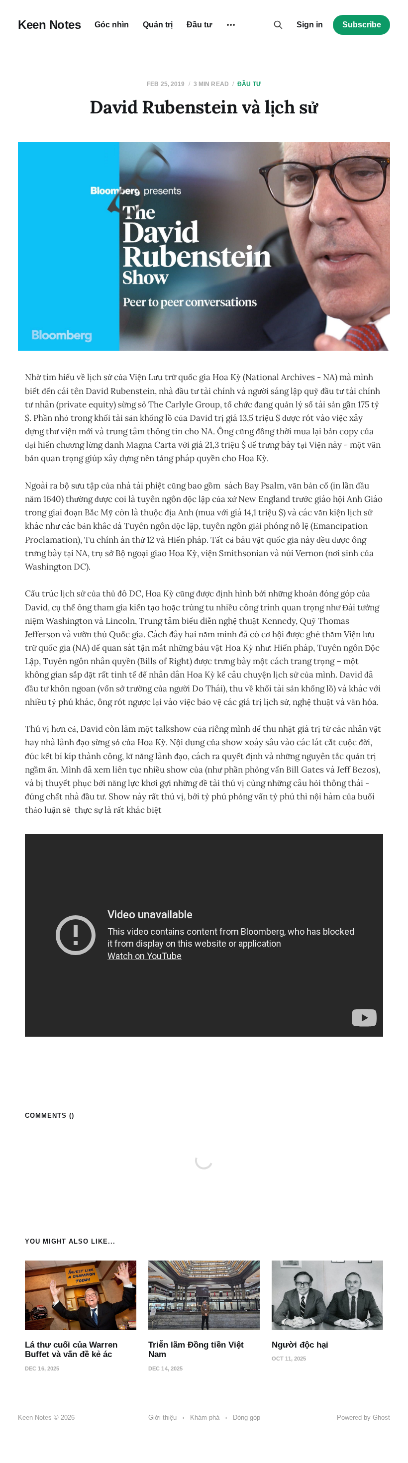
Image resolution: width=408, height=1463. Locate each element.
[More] (230, 24)
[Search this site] (278, 24)
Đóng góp (246, 1417)
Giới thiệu (162, 1417)
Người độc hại (300, 1345)
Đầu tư (199, 24)
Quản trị (158, 24)
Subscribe (361, 24)
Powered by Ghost (363, 1417)
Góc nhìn (112, 24)
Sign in (310, 24)
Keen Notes (49, 25)
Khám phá (204, 1417)
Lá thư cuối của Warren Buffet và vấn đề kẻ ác (71, 1350)
